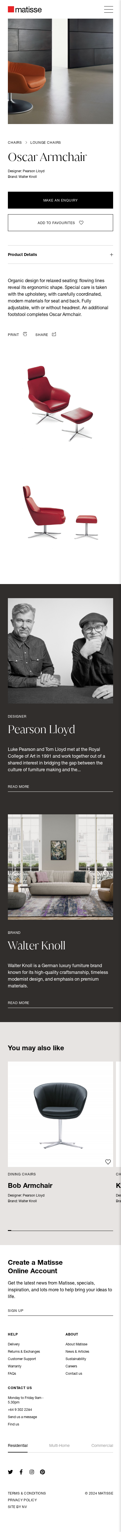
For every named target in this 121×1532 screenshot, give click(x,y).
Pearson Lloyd (33, 171)
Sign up (16, 1311)
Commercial (102, 1446)
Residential (18, 1446)
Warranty (14, 1366)
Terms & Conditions (27, 1493)
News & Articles (77, 1352)
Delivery (14, 1344)
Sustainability (76, 1359)
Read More (18, 787)
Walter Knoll (28, 177)
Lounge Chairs (45, 143)
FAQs (12, 1374)
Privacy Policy (22, 1500)
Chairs (15, 143)
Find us (13, 1424)
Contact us (74, 1374)
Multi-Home (59, 1446)
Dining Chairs (22, 1174)
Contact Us (20, 1388)
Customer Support (22, 1359)
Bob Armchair (30, 1186)
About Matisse (76, 1344)
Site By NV (17, 1507)
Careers (71, 1366)
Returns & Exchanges (24, 1352)
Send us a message (22, 1417)
